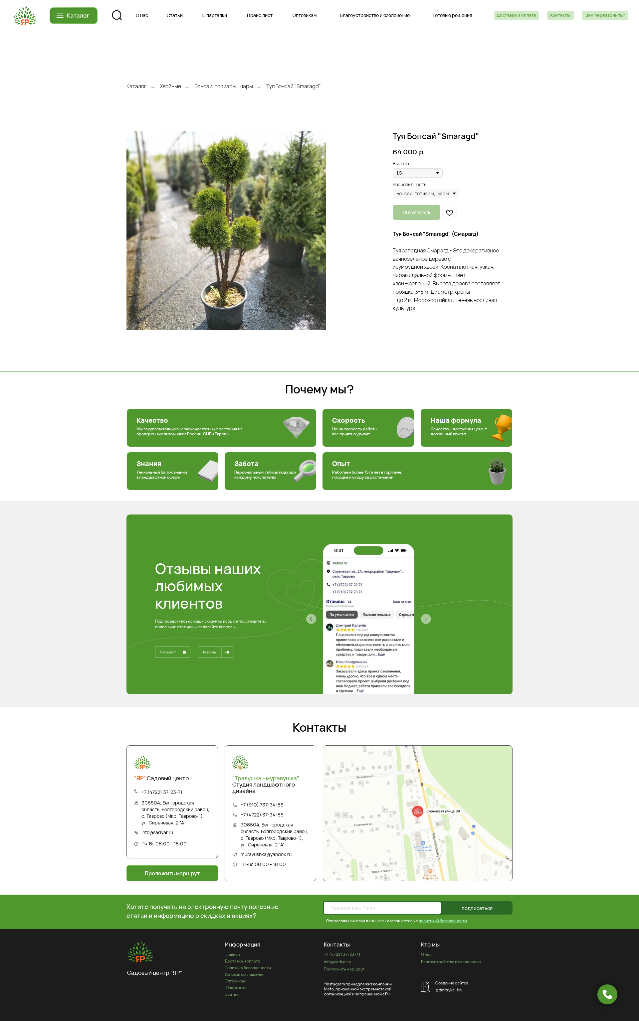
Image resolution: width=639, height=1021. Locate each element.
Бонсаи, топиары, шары (223, 86)
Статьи (232, 994)
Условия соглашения (245, 974)
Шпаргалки (236, 987)
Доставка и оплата (242, 961)
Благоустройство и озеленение (451, 961)
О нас (426, 954)
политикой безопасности (443, 921)
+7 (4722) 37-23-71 (161, 792)
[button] (605, 15)
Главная (232, 954)
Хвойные (170, 86)
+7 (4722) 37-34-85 (262, 814)
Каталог (136, 86)
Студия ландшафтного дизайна (265, 784)
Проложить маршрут (344, 969)
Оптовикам (235, 981)
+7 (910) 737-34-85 (262, 805)
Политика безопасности (248, 967)
